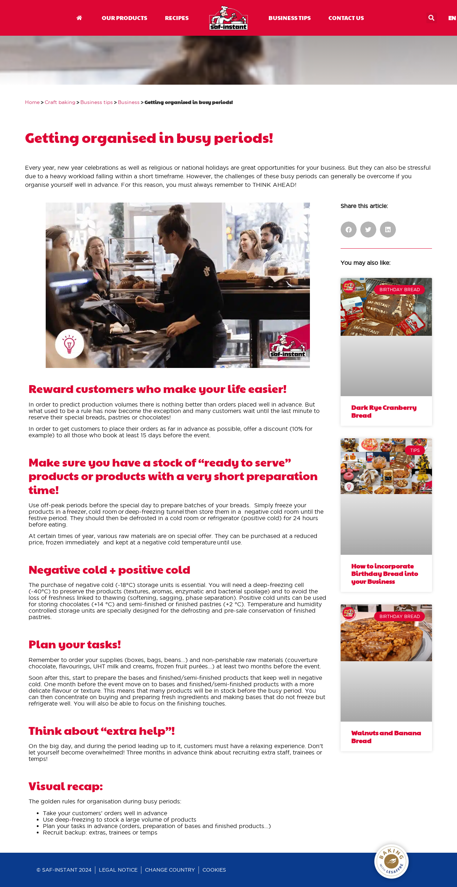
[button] (431, 18)
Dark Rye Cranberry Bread (384, 411)
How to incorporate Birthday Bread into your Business (384, 573)
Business (129, 102)
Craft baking (60, 102)
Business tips (96, 102)
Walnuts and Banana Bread (386, 736)
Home (32, 102)
